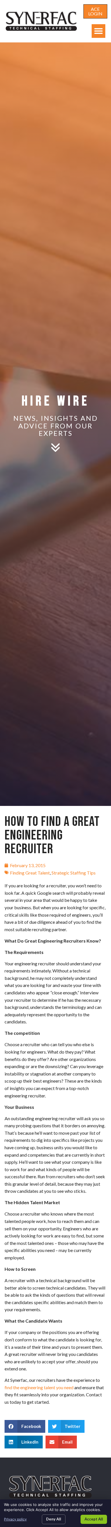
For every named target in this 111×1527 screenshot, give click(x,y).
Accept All (94, 1519)
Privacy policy (15, 1519)
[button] (98, 31)
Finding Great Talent (30, 872)
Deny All (53, 1519)
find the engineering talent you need (39, 1387)
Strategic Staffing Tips (74, 872)
